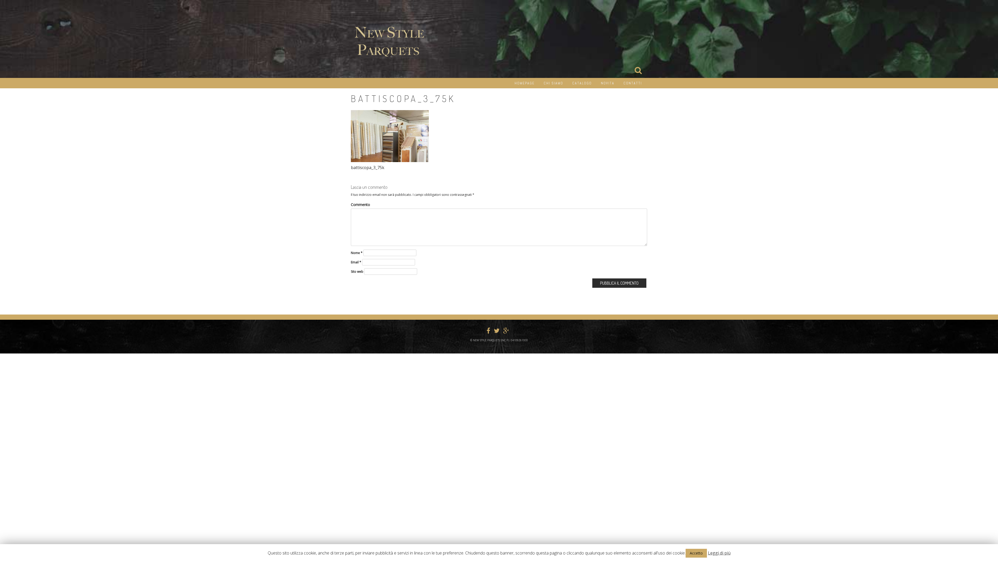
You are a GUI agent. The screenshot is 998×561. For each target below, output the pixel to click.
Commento (360, 204)
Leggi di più (719, 553)
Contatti (632, 83)
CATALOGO (582, 83)
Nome (357, 253)
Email (356, 262)
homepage (525, 83)
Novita (607, 83)
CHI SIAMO (553, 83)
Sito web (357, 271)
